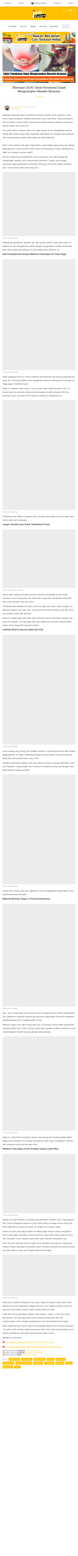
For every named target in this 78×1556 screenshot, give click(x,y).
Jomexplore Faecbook (34, 1353)
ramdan (60, 1359)
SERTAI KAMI (71, 3)
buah (69, 1363)
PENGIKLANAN (57, 3)
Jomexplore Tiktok (29, 1355)
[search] (63, 10)
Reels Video (54, 26)
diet (17, 1367)
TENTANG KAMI (7, 3)
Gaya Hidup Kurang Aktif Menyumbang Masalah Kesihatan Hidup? (33, 1347)
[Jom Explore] (39, 13)
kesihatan (39, 1359)
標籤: (5, 1359)
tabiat (59, 1363)
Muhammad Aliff (19, 107)
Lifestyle (33, 26)
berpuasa (8, 1363)
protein (38, 1363)
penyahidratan (23, 1363)
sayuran (7, 1367)
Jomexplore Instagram (35, 1351)
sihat (50, 1359)
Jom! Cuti (23, 26)
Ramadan (26, 1359)
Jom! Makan (12, 26)
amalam (49, 1363)
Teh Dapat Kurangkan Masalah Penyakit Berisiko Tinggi (29, 1342)
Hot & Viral (43, 26)
